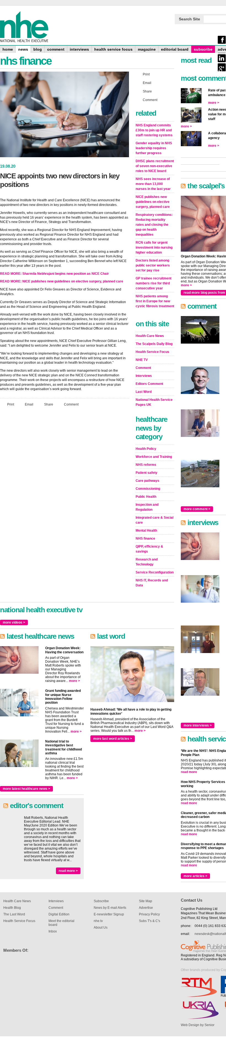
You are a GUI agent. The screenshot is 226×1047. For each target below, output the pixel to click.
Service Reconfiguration (155, 572)
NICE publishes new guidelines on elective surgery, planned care (153, 202)
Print (10, 404)
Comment (71, 404)
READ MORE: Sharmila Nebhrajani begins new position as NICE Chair (54, 274)
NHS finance (145, 538)
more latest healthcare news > (26, 789)
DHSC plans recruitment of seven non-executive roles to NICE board (155, 166)
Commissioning (148, 489)
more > (74, 681)
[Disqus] (64, 484)
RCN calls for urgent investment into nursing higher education (154, 247)
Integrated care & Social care (154, 520)
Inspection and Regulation (147, 507)
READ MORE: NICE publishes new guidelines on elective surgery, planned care (61, 281)
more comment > (197, 509)
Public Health (146, 497)
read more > (68, 871)
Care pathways (147, 481)
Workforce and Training (154, 457)
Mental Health (146, 530)
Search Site (189, 19)
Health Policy (146, 449)
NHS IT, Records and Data (152, 582)
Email (29, 404)
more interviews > (198, 725)
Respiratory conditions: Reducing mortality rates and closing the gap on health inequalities (154, 224)
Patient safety (146, 473)
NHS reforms (146, 465)
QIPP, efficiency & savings (149, 549)
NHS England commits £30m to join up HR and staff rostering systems (154, 130)
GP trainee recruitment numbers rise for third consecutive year (153, 283)
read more (189, 772)
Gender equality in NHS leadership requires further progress (154, 148)
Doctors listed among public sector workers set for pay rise (153, 265)
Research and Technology (147, 562)
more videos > (14, 622)
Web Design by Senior (197, 1025)
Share (48, 404)
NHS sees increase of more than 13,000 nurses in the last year (153, 184)
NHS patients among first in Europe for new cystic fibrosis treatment (155, 301)
